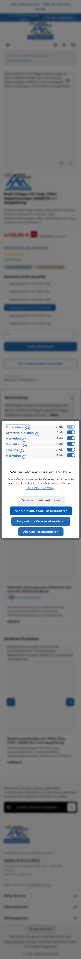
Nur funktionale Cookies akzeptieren (41, 511)
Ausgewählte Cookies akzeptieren (40, 521)
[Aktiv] (71, 427)
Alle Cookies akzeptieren (41, 531)
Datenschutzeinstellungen (41, 500)
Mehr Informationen (40, 487)
